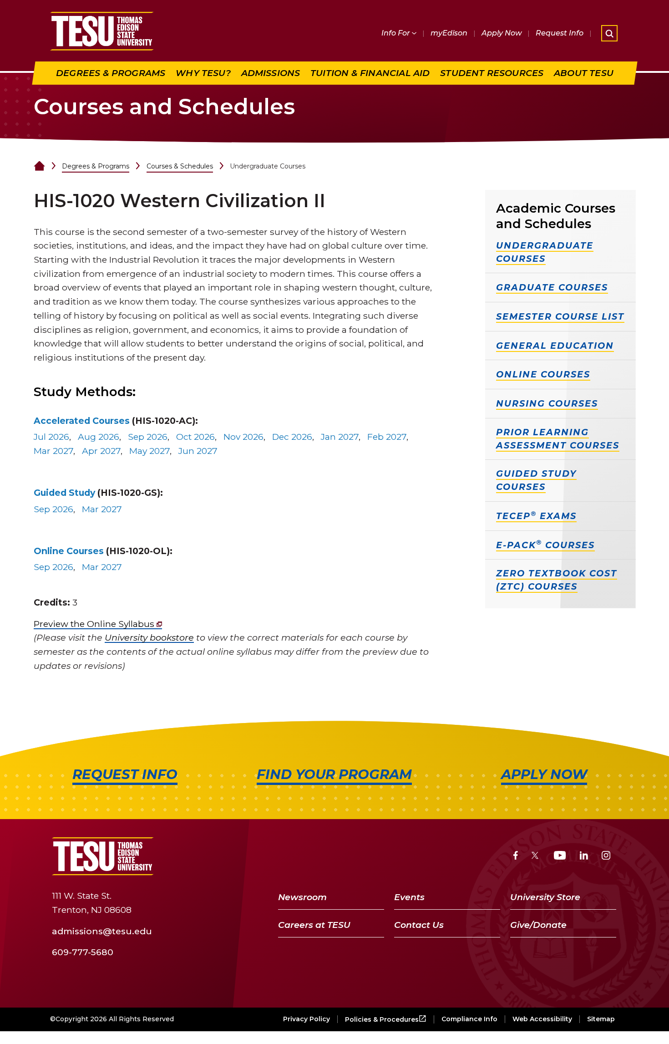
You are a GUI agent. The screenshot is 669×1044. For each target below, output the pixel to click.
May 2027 (149, 450)
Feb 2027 (386, 436)
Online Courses (69, 550)
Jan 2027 (340, 436)
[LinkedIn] (584, 856)
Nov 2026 (243, 436)
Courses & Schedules (180, 166)
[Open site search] (609, 33)
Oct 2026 (195, 436)
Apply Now (501, 33)
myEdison (449, 33)
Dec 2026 (292, 436)
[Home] (39, 166)
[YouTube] (560, 856)
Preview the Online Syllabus (95, 623)
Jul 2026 (51, 436)
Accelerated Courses (82, 420)
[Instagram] (606, 856)
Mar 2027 (53, 450)
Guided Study (64, 492)
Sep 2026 (147, 436)
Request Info (559, 33)
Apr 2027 (101, 450)
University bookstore (149, 637)
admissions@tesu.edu (102, 930)
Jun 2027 (198, 450)
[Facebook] (515, 856)
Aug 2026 (98, 436)
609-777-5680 (82, 952)
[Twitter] (536, 856)
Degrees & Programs (95, 166)
